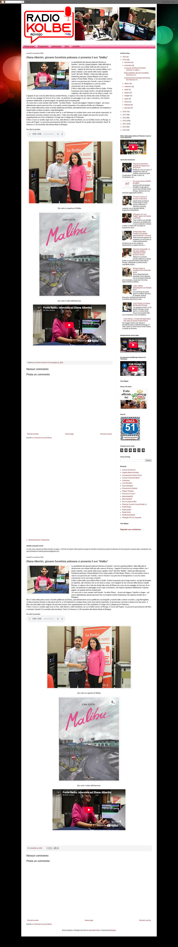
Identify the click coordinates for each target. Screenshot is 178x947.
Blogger (113, 930)
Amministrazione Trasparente (38, 540)
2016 (125, 118)
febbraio (127, 105)
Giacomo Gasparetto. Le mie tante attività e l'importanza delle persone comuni (141, 252)
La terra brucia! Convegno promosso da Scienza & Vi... (137, 79)
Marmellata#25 (127, 496)
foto (67, 46)
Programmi (43, 46)
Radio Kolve (126, 512)
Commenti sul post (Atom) (42, 438)
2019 (125, 60)
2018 (125, 112)
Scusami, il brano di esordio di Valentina (140, 198)
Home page (29, 46)
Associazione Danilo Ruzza (132, 475)
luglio (126, 89)
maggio (127, 96)
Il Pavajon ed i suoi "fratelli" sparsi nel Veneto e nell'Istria (142, 216)
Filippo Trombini (128, 491)
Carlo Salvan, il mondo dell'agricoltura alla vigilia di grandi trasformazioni (137, 320)
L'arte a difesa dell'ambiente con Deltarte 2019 (142, 288)
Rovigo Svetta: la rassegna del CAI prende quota (142, 270)
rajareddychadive (94, 930)
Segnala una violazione (130, 529)
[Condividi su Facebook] (55, 848)
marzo (126, 102)
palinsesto (56, 46)
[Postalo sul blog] (50, 848)
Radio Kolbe (126, 510)
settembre (128, 86)
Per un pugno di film (129, 502)
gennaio (127, 108)
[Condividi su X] (52, 848)
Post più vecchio (106, 434)
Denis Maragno (127, 486)
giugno (127, 93)
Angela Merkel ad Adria (130, 472)
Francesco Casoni (128, 494)
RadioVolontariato (128, 515)
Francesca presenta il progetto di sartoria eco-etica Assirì (141, 165)
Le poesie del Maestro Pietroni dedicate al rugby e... (135, 69)
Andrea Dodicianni (129, 470)
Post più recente (33, 434)
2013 (125, 127)
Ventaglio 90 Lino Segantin (131, 517)
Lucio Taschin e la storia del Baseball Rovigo (141, 304)
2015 (125, 121)
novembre (128, 65)
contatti (76, 46)
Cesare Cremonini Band (130, 478)
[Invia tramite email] (48, 848)
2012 (125, 130)
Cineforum (126, 480)
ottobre (127, 84)
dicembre (127, 62)
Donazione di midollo (129, 488)
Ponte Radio (126, 507)
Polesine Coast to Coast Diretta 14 (134, 504)
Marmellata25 (127, 499)
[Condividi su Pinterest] (57, 848)
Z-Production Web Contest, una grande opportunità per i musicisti (142, 233)
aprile (126, 99)
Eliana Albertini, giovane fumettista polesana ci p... (136, 74)
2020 (125, 57)
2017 (125, 115)
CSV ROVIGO (127, 483)
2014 (125, 124)
